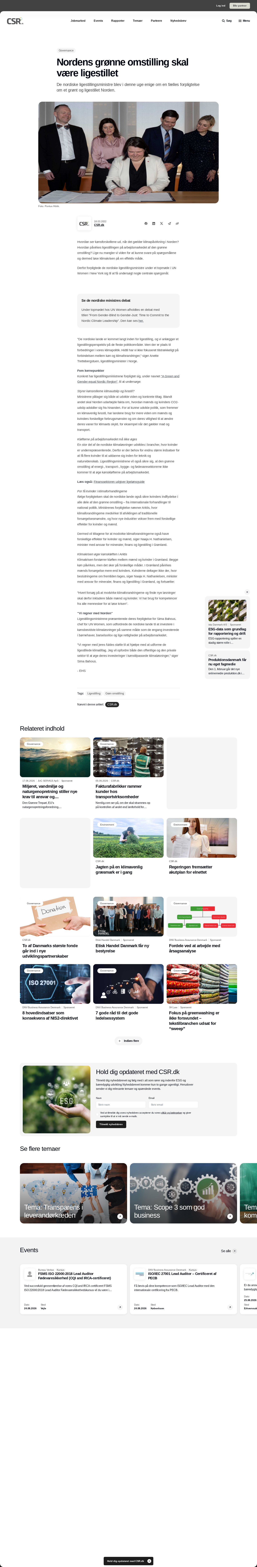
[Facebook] (146, 223)
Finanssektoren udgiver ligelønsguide (119, 482)
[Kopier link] (177, 223)
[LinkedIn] (154, 223)
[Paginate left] (23, 1193)
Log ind (220, 5)
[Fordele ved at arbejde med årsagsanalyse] (202, 925)
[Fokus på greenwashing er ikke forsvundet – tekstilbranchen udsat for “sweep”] (202, 997)
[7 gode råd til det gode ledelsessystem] (128, 992)
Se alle (226, 1251)
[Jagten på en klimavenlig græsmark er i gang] (128, 846)
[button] (247, 592)
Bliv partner (240, 5)
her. (141, 321)
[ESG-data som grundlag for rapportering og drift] (227, 622)
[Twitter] (161, 223)
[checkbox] (97, 1114)
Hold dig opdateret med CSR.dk (126, 1561)
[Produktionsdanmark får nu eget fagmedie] (227, 664)
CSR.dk (99, 224)
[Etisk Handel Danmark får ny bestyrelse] (128, 925)
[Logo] (15, 20)
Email (151, 1098)
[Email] (169, 223)
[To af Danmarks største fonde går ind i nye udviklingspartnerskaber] (55, 928)
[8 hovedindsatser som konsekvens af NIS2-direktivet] (55, 992)
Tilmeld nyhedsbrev (111, 1124)
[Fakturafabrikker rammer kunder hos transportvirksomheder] (128, 773)
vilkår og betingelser (171, 1112)
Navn (99, 1098)
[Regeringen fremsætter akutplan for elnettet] (202, 846)
